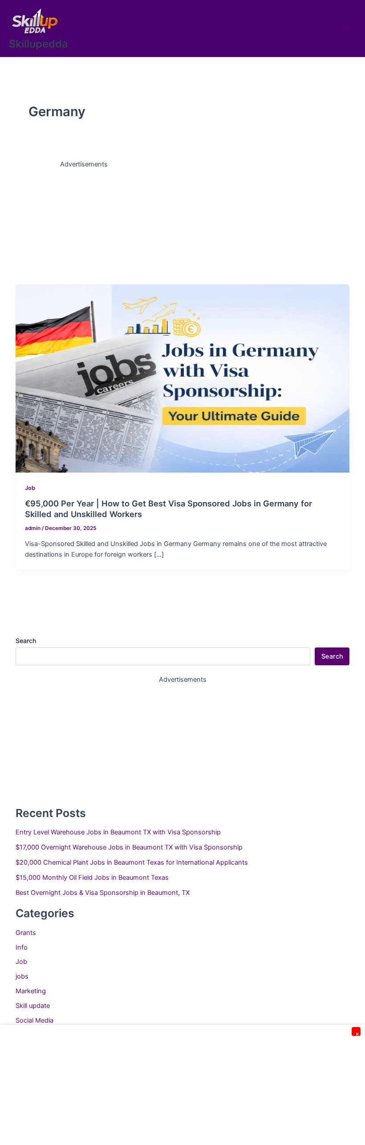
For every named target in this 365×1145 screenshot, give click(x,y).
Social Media (34, 1020)
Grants (26, 933)
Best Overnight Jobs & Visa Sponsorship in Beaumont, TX (103, 893)
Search (26, 640)
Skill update (33, 1006)
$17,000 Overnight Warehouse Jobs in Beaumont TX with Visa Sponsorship (129, 847)
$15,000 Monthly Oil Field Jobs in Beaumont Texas (92, 878)
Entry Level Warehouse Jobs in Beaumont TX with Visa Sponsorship (118, 832)
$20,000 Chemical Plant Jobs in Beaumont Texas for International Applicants (132, 862)
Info (22, 947)
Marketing (31, 991)
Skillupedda (38, 43)
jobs (22, 976)
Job (30, 488)
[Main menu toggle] (346, 28)
